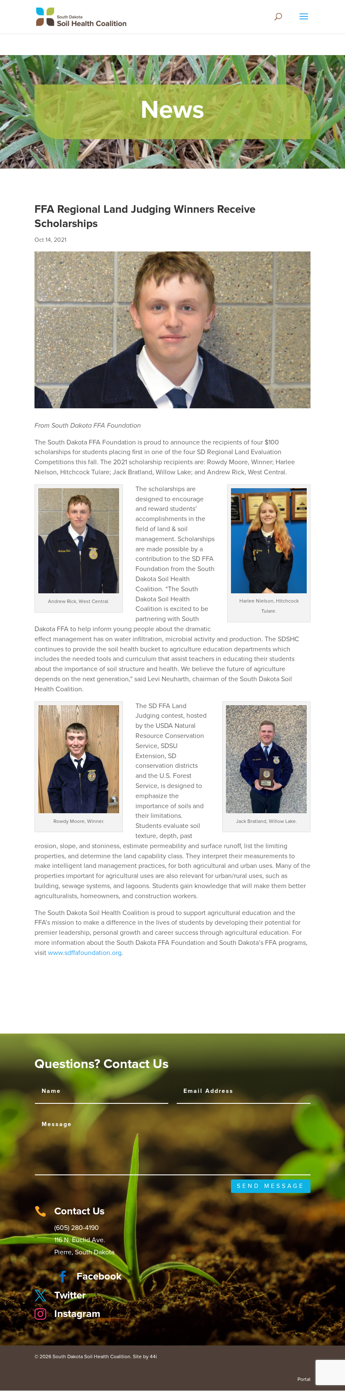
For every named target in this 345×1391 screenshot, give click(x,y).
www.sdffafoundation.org (85, 953)
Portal (303, 1379)
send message (271, 1186)
